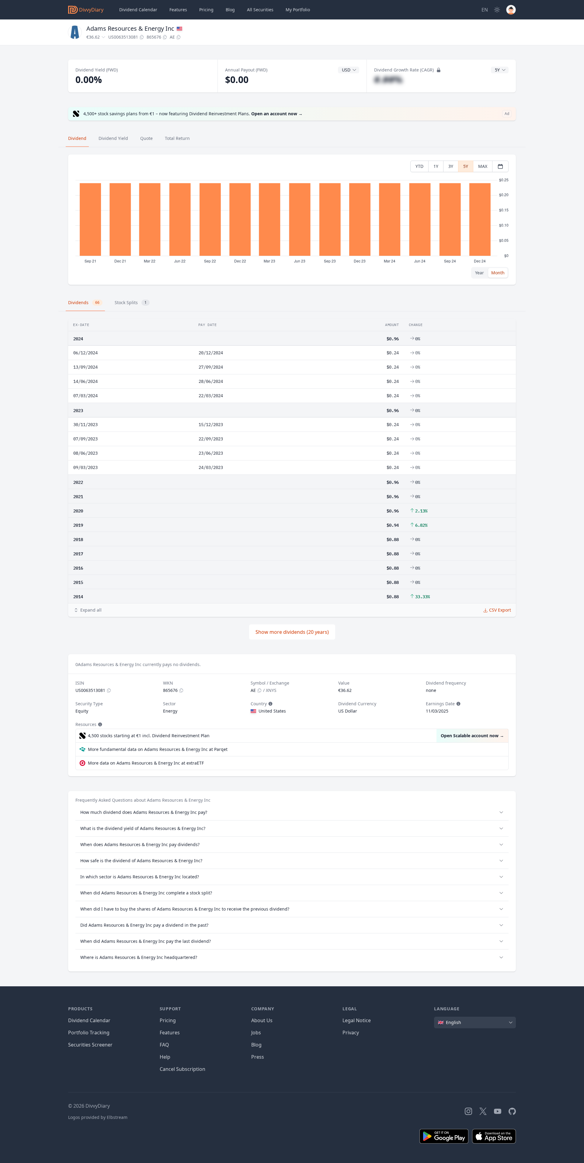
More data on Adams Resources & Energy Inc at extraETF (146, 763)
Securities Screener (90, 1044)
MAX (482, 166)
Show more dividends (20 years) (292, 632)
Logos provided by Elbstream (97, 1117)
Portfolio (298, 9)
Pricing (206, 9)
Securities (260, 9)
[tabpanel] (292, 219)
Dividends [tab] (83, 302)
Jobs (256, 1032)
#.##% (388, 79)
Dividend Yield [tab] (113, 138)
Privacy (350, 1032)
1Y (435, 166)
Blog (256, 1044)
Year (479, 273)
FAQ (164, 1044)
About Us (262, 1020)
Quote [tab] (146, 138)
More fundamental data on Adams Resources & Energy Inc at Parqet (158, 749)
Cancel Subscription (182, 1069)
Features (178, 9)
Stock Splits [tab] (131, 302)
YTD (419, 166)
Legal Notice (356, 1020)
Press (257, 1057)
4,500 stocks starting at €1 (149, 735)
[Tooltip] (270, 703)
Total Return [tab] (177, 138)
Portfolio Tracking (88, 1032)
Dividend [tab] (77, 138)
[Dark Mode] (497, 9)
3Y (450, 166)
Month (498, 273)
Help (165, 1057)
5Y (465, 166)
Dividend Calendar (138, 9)
